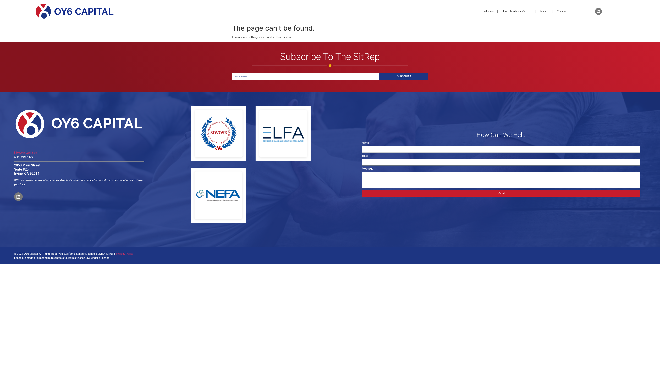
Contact (563, 11)
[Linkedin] (598, 11)
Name (365, 143)
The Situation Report (517, 11)
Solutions (486, 11)
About (544, 11)
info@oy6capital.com (26, 152)
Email (365, 155)
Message (367, 168)
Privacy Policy (124, 253)
